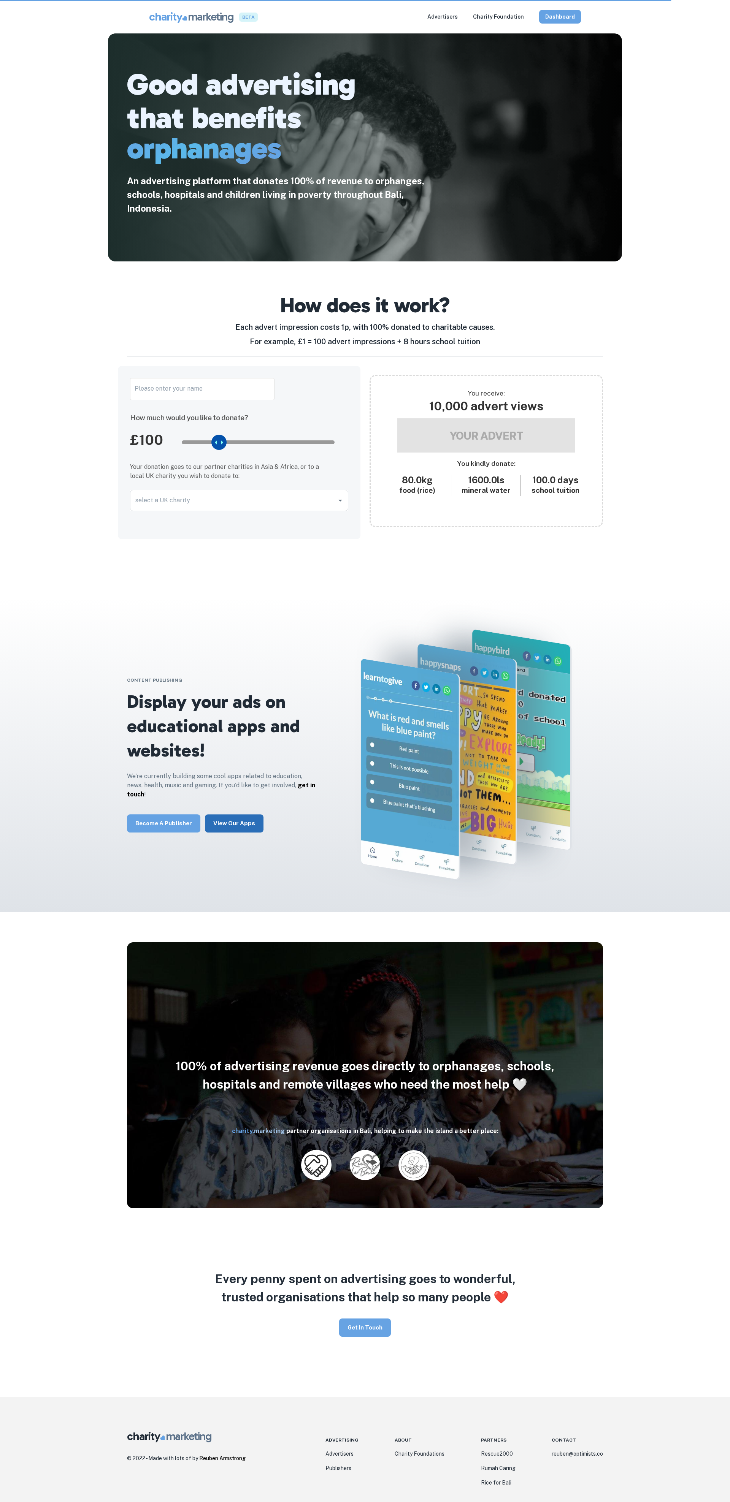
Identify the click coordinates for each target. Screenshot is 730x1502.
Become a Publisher (163, 823)
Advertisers (339, 1454)
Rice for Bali (496, 1483)
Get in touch (365, 1326)
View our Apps (234, 823)
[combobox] (233, 500)
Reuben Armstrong (222, 1458)
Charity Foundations (419, 1454)
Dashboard (560, 17)
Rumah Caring (498, 1468)
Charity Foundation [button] (498, 17)
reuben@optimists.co (577, 1454)
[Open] (340, 500)
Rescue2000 (497, 1454)
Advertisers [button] (442, 17)
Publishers (338, 1468)
